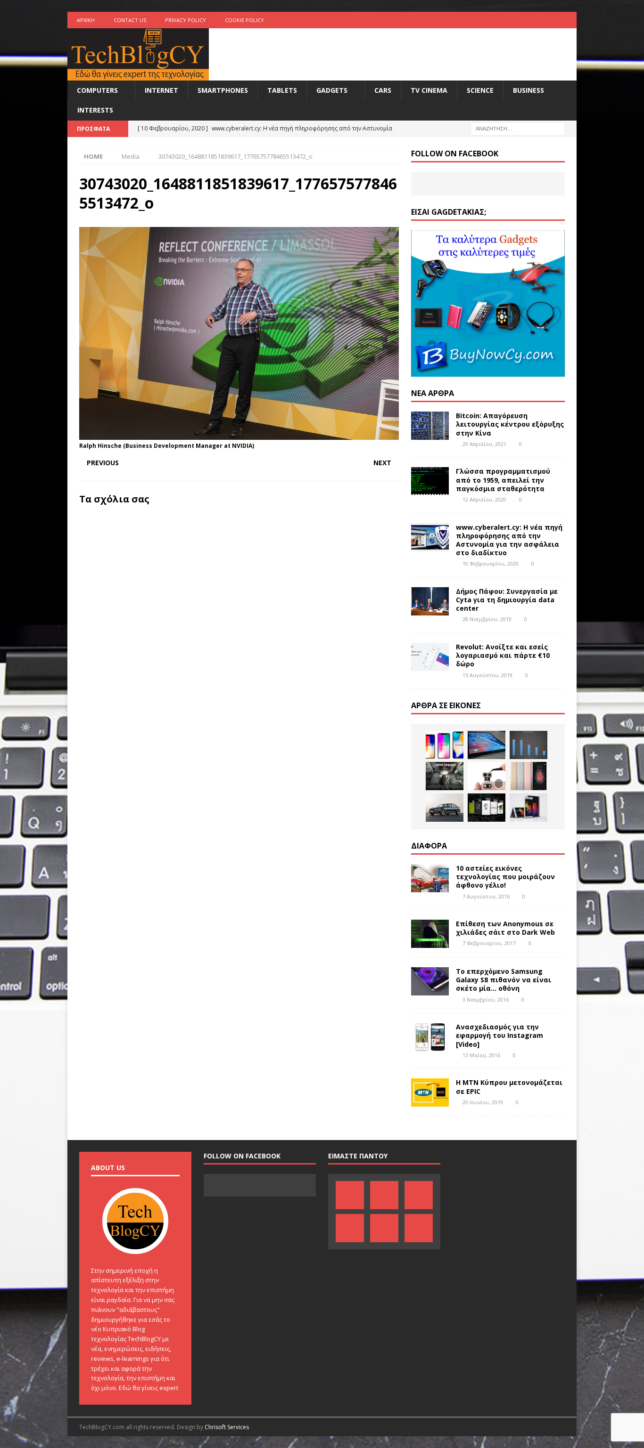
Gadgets (331, 90)
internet (161, 90)
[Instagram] (568, 20)
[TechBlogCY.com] (138, 75)
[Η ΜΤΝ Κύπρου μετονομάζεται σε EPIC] (430, 1092)
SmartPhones (223, 90)
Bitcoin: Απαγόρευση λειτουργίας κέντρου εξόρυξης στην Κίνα (510, 424)
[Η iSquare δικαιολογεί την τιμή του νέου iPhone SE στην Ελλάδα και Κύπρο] (528, 776)
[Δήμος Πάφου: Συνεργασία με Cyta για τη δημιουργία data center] (430, 601)
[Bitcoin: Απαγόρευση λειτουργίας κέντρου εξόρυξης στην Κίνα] (430, 426)
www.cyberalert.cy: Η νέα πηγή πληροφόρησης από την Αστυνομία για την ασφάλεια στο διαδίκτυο (509, 540)
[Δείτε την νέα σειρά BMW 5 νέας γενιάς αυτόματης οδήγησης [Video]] (444, 807)
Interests (95, 109)
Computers (97, 90)
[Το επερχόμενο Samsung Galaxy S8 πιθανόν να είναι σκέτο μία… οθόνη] (430, 981)
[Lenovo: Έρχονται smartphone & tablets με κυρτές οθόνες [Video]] (528, 807)
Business (528, 90)
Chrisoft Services (227, 1427)
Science (480, 90)
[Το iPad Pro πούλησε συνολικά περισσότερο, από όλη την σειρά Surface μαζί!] (486, 745)
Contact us (130, 20)
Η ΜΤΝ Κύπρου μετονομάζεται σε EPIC (509, 1086)
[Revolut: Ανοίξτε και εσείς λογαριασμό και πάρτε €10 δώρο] (430, 657)
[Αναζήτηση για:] (518, 127)
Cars (382, 90)
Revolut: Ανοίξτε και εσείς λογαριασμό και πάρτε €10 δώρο (503, 655)
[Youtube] (531, 20)
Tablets (282, 90)
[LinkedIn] (513, 20)
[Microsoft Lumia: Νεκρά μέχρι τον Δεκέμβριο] (528, 745)
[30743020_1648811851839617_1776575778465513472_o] (239, 434)
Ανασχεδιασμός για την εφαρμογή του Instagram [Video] (499, 1035)
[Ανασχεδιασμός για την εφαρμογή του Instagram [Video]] (430, 1037)
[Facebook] (476, 20)
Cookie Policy (244, 20)
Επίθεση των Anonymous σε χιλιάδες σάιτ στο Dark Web (505, 928)
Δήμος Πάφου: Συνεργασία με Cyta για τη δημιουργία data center (507, 600)
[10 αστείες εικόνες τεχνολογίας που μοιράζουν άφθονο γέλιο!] (430, 878)
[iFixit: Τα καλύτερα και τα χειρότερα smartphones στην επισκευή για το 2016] (486, 776)
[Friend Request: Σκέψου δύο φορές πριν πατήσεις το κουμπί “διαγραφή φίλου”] (444, 776)
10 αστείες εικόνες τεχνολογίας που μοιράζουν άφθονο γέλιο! (505, 877)
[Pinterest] (495, 20)
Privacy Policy (185, 20)
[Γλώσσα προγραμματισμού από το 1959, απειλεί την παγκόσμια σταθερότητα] (430, 481)
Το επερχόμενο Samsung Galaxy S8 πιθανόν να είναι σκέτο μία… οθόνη (503, 980)
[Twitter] (550, 20)
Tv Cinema (429, 90)
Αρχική (86, 20)
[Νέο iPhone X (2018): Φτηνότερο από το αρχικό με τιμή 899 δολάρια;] (444, 745)
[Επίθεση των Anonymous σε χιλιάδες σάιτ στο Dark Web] (430, 934)
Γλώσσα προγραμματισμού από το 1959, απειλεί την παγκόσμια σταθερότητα (503, 480)
